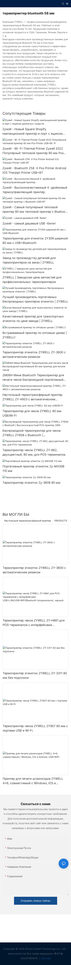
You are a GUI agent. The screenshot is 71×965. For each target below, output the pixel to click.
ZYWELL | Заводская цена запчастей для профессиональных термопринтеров (31, 280)
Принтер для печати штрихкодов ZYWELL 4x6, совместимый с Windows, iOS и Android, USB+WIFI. (33, 781)
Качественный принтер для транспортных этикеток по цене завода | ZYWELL (33, 319)
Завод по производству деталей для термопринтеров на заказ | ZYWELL (29, 260)
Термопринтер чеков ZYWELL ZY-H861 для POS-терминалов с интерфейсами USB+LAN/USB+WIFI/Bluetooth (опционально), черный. (34, 623)
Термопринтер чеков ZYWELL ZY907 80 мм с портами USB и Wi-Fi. (35, 728)
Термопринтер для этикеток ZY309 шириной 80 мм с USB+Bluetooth (35, 241)
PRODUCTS (60, 520)
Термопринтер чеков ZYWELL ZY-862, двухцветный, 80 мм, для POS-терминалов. (34, 452)
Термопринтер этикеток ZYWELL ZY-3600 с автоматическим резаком (34, 354)
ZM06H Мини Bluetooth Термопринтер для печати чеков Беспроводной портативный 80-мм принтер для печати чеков (33, 377)
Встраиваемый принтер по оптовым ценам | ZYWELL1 (34, 335)
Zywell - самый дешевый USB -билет (29, 223)
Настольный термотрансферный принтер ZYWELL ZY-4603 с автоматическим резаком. (32, 397)
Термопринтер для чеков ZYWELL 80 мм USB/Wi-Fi (31, 413)
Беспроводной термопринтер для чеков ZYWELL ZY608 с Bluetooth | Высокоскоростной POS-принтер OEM (31, 433)
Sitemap (45, 958)
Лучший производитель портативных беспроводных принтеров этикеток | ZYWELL (35, 299)
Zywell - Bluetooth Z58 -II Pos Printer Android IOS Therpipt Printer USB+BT (34, 170)
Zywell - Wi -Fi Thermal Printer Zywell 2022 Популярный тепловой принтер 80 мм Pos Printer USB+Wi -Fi (33, 151)
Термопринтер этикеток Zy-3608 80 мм (31, 482)
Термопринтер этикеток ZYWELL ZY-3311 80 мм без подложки (35, 675)
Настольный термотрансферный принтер (27, 520)
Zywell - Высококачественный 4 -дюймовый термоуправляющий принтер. (34, 190)
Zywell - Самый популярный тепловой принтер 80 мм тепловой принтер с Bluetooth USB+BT (35, 209)
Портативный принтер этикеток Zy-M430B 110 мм (33, 469)
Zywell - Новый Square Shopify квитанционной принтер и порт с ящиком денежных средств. (32, 131)
